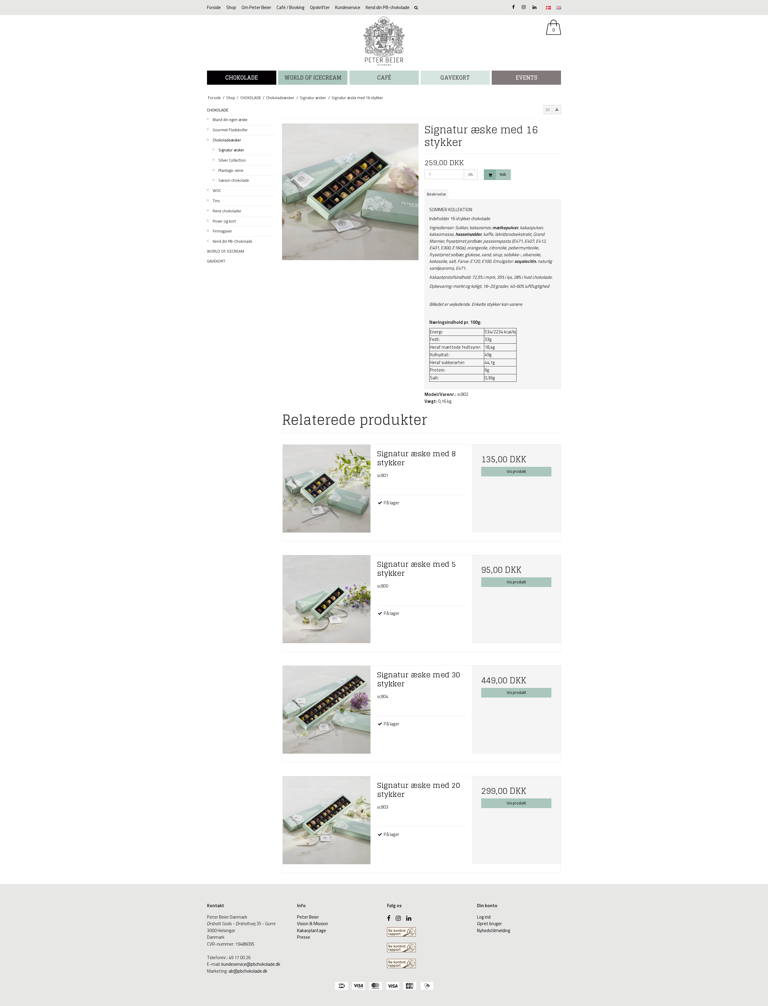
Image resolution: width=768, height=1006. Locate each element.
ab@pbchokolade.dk (248, 971)
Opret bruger (489, 923)
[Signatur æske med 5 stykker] (326, 601)
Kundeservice (347, 7)
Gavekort (455, 77)
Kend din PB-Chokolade (232, 241)
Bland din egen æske (230, 119)
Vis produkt (516, 471)
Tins (216, 200)
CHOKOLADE (241, 77)
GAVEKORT (216, 261)
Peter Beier (308, 917)
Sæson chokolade (233, 180)
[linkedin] (534, 7)
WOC (217, 190)
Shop (231, 7)
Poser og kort (224, 221)
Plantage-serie (230, 170)
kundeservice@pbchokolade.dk (250, 964)
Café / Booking (290, 7)
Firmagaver (222, 231)
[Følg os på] (523, 7)
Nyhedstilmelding (493, 930)
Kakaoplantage (311, 930)
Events (526, 77)
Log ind (483, 917)
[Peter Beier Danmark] (384, 41)
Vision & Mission (312, 923)
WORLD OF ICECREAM (312, 77)
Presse (303, 937)
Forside (214, 7)
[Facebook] (513, 7)
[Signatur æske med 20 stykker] (326, 822)
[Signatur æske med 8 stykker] (326, 490)
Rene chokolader (227, 210)
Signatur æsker (231, 149)
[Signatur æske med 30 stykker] (326, 712)
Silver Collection (232, 160)
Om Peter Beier (256, 7)
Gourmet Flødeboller (230, 129)
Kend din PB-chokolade (388, 7)
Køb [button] (503, 174)
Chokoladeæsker (227, 140)
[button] (548, 109)
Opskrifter (320, 7)
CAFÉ (384, 77)
